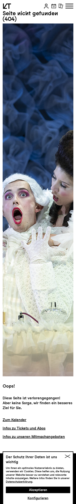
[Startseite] (7, 6)
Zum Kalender (14, 420)
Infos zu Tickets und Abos (24, 428)
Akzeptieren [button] (38, 490)
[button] (46, 6)
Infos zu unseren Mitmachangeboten (34, 437)
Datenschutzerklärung (19, 481)
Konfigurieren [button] (38, 498)
